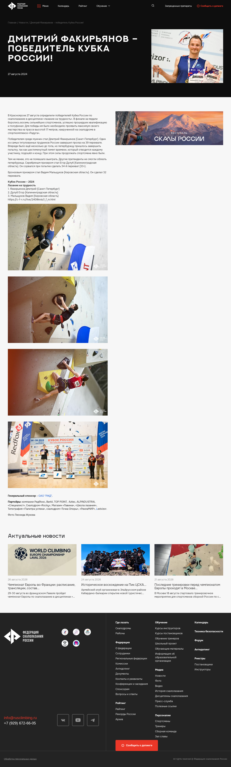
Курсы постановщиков (169, 633)
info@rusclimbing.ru (20, 718)
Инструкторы (203, 669)
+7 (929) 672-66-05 (20, 723)
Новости (23, 22)
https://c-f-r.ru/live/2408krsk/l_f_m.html (31, 199)
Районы (120, 633)
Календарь (63, 6)
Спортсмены (162, 721)
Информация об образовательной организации (165, 657)
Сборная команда (165, 731)
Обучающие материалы (169, 648)
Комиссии (122, 663)
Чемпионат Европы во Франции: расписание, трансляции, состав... (41, 586)
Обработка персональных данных (20, 759)
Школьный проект (166, 643)
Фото (158, 680)
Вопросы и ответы (127, 694)
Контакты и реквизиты (129, 679)
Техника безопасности (209, 631)
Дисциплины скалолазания (171, 696)
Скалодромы (123, 628)
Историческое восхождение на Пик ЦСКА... (113, 585)
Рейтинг (83, 6)
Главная (12, 22)
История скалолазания (169, 691)
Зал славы (161, 736)
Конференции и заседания (132, 684)
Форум (199, 640)
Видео (159, 686)
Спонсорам (122, 689)
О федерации (124, 648)
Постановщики (204, 664)
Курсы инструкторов (167, 628)
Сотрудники (123, 653)
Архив (119, 719)
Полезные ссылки (166, 706)
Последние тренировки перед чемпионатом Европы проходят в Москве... (187, 586)
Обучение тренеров (167, 638)
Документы (122, 673)
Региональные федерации (131, 658)
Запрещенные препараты (178, 6)
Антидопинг (123, 668)
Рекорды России (126, 714)
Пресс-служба (164, 701)
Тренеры (160, 726)
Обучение (101, 6)
